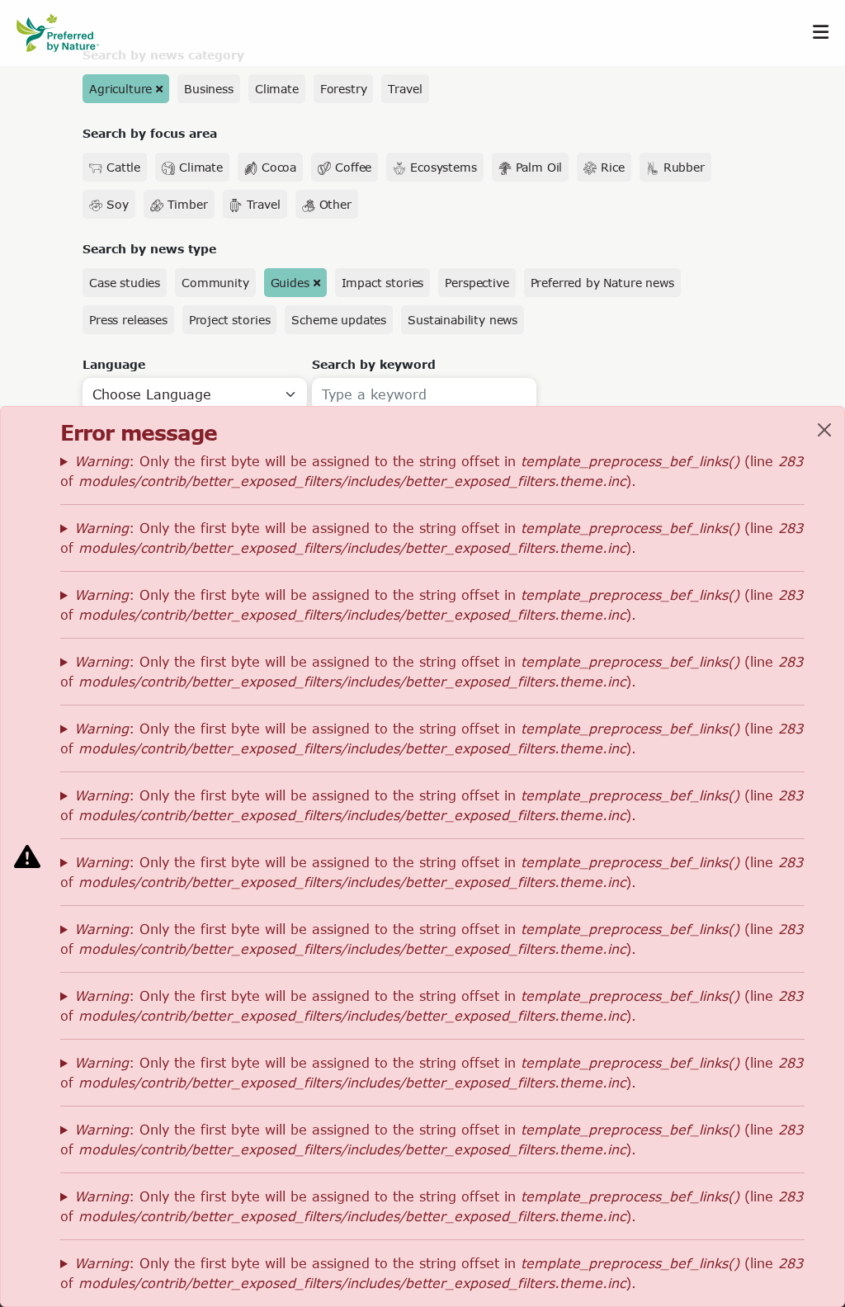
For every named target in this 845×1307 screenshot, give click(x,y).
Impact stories (383, 283)
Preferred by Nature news (602, 283)
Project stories (230, 320)
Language (114, 364)
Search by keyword (374, 364)
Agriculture (120, 89)
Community (215, 283)
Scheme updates (338, 320)
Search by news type (149, 249)
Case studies (124, 283)
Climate (277, 89)
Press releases (128, 320)
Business (209, 89)
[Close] (824, 430)
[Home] (66, 32)
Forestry (343, 89)
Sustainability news (462, 320)
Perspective (476, 283)
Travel (405, 89)
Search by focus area (150, 133)
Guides (290, 283)
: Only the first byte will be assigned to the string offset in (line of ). (431, 470)
